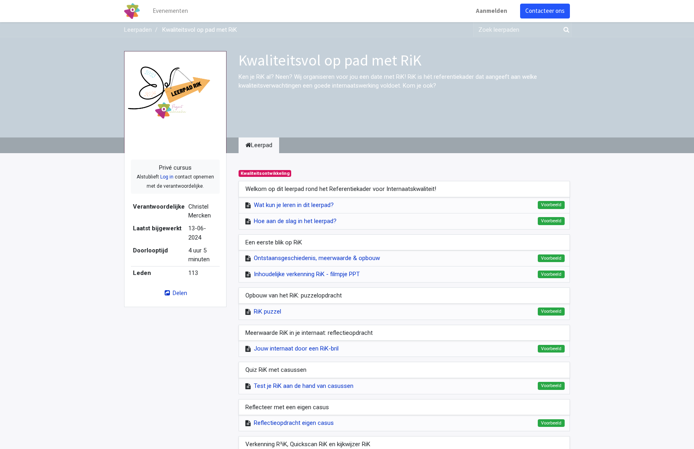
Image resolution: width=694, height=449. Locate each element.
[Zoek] (564, 30)
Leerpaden (138, 29)
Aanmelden (491, 10)
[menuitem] (170, 11)
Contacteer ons (545, 10)
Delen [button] (179, 293)
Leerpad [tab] (261, 145)
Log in (167, 177)
